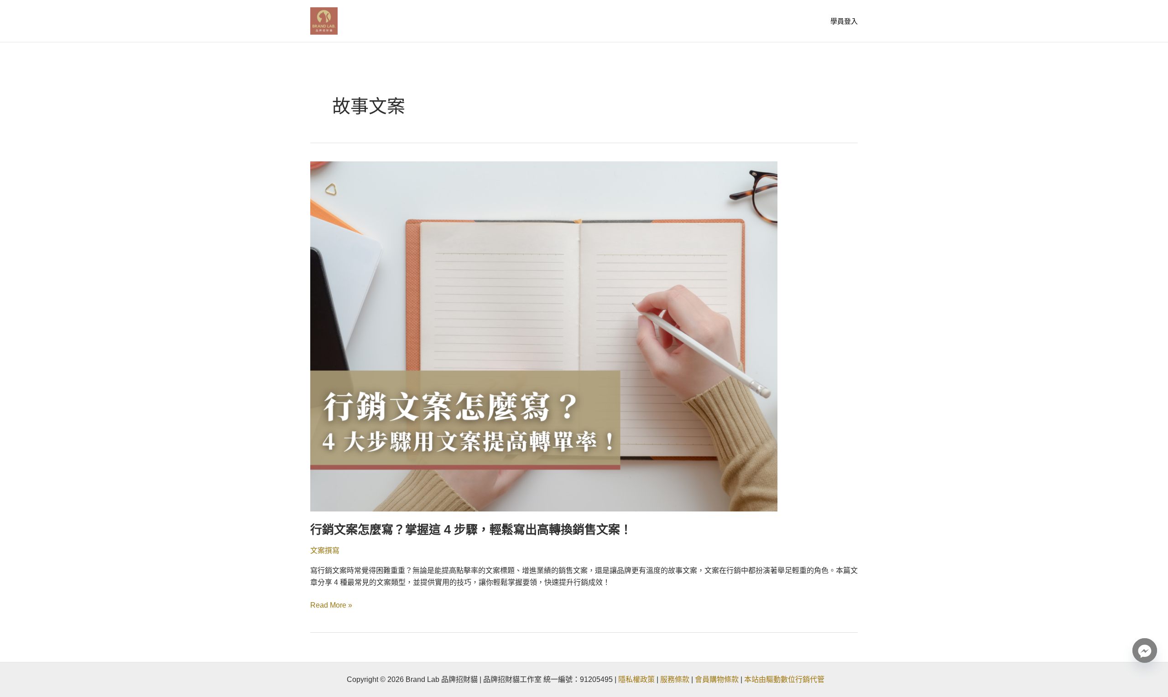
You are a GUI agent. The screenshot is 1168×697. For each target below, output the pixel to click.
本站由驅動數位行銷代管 (785, 679)
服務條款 (674, 679)
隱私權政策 (636, 679)
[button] (844, 21)
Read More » (331, 604)
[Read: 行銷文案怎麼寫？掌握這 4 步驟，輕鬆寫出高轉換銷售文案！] (543, 336)
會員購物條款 (717, 679)
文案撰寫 (324, 550)
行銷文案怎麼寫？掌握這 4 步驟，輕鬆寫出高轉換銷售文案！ (471, 529)
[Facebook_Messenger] (1144, 650)
